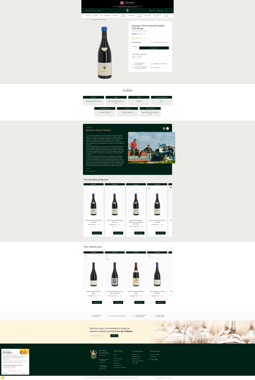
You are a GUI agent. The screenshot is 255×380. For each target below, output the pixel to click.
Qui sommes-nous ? (135, 354)
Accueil (87, 19)
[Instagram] (153, 359)
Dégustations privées (136, 358)
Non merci (6, 373)
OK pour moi (24, 373)
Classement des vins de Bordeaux (120, 367)
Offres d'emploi (135, 363)
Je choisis (15, 373)
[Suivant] (167, 128)
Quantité (134, 46)
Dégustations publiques (136, 356)
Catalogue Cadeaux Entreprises (137, 361)
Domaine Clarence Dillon (154, 354)
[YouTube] (156, 359)
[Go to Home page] (127, 11)
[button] (2, 377)
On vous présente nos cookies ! (9, 367)
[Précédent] (164, 128)
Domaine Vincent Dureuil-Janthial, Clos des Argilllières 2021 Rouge (136, 222)
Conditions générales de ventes (160, 377)
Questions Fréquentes (118, 358)
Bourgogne (145, 30)
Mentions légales (169, 377)
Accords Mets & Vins (117, 365)
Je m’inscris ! (114, 335)
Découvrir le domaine (90, 171)
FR (165, 10)
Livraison (115, 356)
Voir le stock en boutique (136, 42)
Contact (115, 354)
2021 (134, 57)
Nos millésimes (116, 363)
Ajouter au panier (154, 48)
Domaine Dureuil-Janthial (136, 30)
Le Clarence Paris (153, 356)
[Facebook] (150, 359)
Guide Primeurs (116, 361)
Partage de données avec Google (10, 366)
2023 (140, 57)
